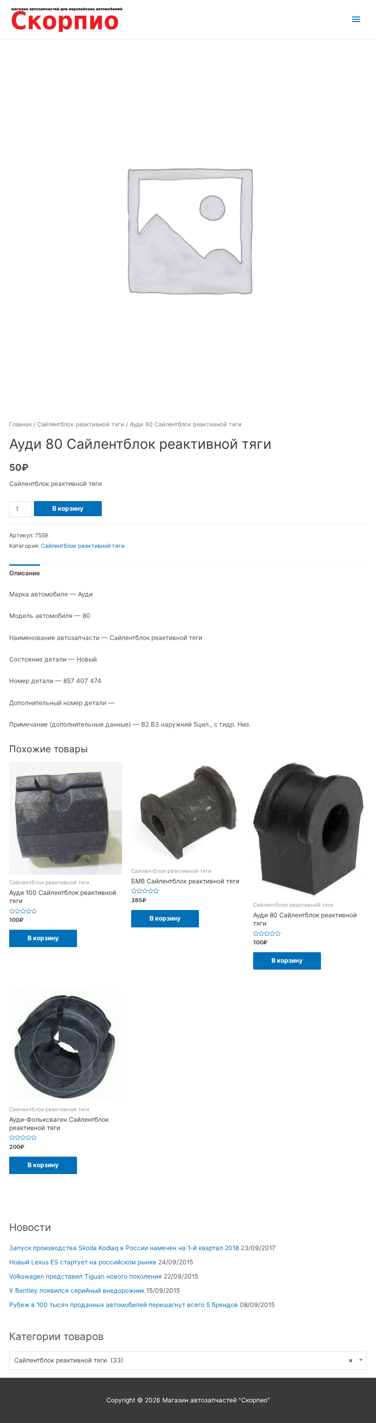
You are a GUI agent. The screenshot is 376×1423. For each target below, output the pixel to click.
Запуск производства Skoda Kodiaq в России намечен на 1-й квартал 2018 (124, 1248)
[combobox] (188, 1360)
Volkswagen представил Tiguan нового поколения (85, 1276)
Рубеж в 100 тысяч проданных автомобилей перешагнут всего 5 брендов (123, 1304)
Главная (20, 424)
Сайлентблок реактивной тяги (80, 424)
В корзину (67, 508)
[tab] (24, 573)
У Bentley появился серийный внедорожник (76, 1290)
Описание (24, 573)
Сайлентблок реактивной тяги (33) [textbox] (183, 1360)
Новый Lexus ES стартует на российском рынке (82, 1262)
